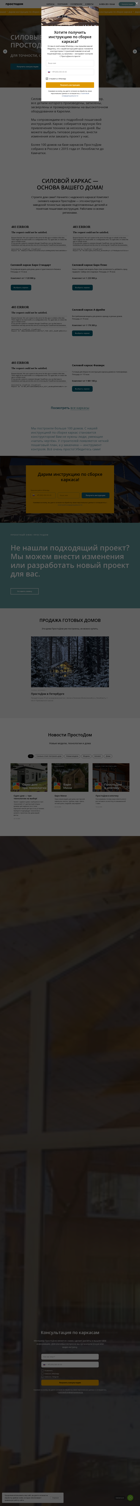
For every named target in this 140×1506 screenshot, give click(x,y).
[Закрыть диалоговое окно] (137, 3)
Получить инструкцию (70, 85)
